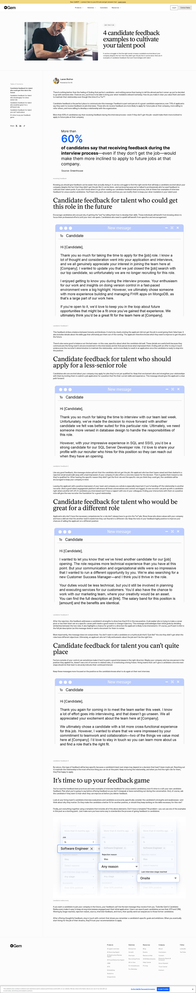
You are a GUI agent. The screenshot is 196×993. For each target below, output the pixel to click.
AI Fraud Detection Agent (115, 960)
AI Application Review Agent (114, 955)
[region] (98, 989)
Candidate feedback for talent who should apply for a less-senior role (21, 98)
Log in (174, 7)
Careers (161, 955)
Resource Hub (147, 955)
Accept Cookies (163, 989)
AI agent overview (113, 949)
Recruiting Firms (134, 959)
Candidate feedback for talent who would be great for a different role (21, 105)
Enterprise (132, 949)
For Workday (133, 969)
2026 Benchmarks (149, 959)
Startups (132, 955)
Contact (161, 970)
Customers (104, 7)
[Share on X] (16, 126)
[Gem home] (10, 7)
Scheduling (111, 970)
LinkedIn (183, 949)
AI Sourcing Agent (113, 952)
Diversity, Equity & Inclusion (165, 959)
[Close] (192, 989)
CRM (108, 963)
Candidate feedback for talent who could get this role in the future (21, 90)
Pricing (145, 966)
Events (145, 952)
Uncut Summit (163, 963)
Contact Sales (185, 7)
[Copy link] (24, 126)
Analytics (110, 973)
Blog (144, 949)
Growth (131, 952)
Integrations (111, 977)
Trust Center (163, 966)
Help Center (147, 962)
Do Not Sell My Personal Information (143, 989)
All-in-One (132, 962)
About (161, 949)
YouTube (183, 952)
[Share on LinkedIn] (20, 126)
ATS (108, 966)
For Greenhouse (134, 966)
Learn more (122, 2)
